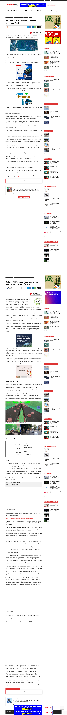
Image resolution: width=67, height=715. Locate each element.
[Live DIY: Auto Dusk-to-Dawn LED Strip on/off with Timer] (46, 177)
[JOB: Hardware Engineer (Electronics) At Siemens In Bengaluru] (46, 217)
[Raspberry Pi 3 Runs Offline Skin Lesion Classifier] (46, 145)
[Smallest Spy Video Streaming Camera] (46, 90)
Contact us (13, 712)
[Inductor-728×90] (33, 714)
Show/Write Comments (24, 197)
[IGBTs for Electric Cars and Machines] (46, 190)
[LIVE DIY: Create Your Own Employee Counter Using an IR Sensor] (46, 162)
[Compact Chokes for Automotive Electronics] (46, 195)
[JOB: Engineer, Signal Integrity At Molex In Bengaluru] (46, 233)
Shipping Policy (9, 712)
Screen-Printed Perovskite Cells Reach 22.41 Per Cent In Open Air (55, 149)
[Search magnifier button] (56, 10)
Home (6, 15)
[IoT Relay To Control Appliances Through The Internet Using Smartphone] (46, 62)
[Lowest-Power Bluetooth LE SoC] (46, 112)
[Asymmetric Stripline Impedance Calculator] (46, 260)
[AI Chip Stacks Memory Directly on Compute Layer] (46, 122)
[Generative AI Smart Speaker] (46, 67)
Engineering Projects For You (12, 15)
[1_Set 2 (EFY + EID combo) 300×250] (53, 43)
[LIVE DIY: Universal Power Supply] (46, 168)
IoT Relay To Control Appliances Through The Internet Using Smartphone (55, 62)
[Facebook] (44, 0)
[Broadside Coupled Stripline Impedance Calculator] (46, 250)
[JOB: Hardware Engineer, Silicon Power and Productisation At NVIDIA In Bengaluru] (46, 222)
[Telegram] (28, 27)
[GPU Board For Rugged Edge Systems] (46, 204)
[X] (48, 0)
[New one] (24, 79)
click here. (19, 176)
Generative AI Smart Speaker (54, 66)
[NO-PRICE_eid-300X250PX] (53, 28)
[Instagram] (46, 0)
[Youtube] (50, 0)
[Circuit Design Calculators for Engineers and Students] (46, 245)
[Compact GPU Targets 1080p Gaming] (46, 200)
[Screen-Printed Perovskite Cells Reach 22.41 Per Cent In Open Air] (46, 150)
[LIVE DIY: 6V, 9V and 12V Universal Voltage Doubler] (46, 172)
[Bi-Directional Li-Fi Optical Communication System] (46, 57)
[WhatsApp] (35, 27)
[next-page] (46, 71)
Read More (14, 191)
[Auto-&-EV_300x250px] (24, 105)
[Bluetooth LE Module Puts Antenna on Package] (46, 108)
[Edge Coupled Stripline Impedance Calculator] (46, 255)
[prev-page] (44, 71)
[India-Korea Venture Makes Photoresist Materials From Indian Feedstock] (46, 140)
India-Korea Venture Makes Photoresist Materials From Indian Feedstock (54, 139)
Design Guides (15, 17)
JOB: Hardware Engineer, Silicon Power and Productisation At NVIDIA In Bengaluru (55, 222)
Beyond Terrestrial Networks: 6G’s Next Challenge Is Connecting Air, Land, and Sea (55, 52)
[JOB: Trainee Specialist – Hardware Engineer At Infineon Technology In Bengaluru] (46, 227)
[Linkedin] (47, 0)
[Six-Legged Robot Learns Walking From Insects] (46, 135)
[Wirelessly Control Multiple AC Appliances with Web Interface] (46, 95)
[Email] (38, 27)
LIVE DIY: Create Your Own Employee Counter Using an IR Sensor (55, 162)
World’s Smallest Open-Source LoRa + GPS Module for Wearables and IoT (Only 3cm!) (55, 85)
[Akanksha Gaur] (7, 27)
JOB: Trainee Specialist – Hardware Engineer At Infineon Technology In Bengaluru (55, 227)
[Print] (40, 27)
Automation (30, 17)
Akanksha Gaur (16, 187)
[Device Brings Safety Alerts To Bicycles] (46, 117)
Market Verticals (26, 17)
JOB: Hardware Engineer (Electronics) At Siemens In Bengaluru (54, 217)
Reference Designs (20, 17)
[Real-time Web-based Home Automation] (46, 80)
